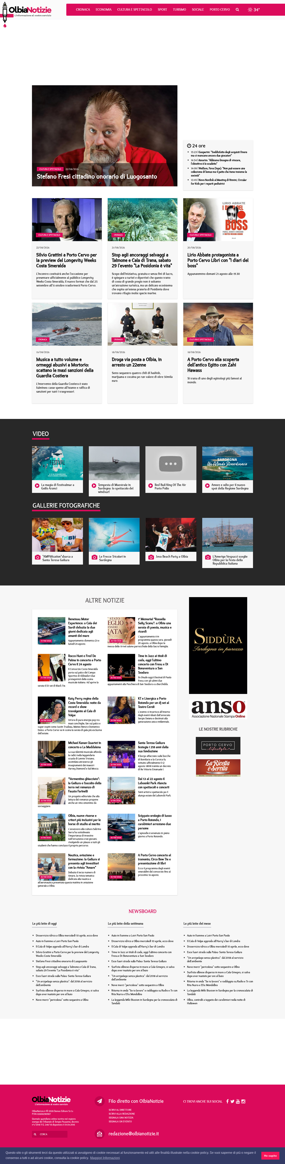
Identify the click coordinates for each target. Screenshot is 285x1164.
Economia (103, 9)
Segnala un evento (120, 1121)
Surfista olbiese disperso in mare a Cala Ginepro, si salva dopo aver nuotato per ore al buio (67, 992)
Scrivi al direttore (120, 1110)
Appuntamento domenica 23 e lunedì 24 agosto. (83, 642)
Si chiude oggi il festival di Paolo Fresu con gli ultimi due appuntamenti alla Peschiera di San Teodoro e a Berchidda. (139, 681)
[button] (238, 9)
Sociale (198, 9)
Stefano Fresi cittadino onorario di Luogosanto (61, 961)
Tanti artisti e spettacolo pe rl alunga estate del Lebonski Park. (154, 793)
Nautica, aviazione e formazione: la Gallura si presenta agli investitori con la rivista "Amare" (84, 861)
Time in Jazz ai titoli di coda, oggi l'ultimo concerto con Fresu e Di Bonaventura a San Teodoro (153, 664)
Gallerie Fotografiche (66, 505)
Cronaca (83, 9)
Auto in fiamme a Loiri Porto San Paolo (57, 941)
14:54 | (216, 162)
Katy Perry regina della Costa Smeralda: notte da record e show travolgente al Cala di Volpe (84, 706)
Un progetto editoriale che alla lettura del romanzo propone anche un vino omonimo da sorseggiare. (68, 801)
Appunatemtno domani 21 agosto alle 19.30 (213, 274)
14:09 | (219, 171)
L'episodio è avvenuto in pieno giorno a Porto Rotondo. (153, 834)
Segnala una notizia (121, 1117)
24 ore (198, 145)
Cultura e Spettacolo (134, 9)
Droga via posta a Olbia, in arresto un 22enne (137, 362)
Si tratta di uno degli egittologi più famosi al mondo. (214, 380)
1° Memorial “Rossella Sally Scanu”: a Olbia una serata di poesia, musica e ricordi (155, 625)
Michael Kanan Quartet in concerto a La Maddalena (84, 745)
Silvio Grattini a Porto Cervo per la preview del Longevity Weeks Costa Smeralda (66, 260)
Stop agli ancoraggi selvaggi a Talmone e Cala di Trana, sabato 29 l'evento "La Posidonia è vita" (142, 260)
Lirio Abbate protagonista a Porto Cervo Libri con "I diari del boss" (218, 260)
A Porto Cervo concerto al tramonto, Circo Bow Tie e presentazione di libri (154, 859)
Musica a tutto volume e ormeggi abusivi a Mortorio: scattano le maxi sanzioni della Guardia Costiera (64, 367)
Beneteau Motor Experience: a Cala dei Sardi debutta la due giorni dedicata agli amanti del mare (82, 627)
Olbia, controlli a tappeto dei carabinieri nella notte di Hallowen (216, 1001)
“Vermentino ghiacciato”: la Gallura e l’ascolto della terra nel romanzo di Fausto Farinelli (84, 785)
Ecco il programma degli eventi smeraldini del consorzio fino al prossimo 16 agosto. (154, 872)
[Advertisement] (142, 52)
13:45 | (219, 182)
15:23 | (219, 154)
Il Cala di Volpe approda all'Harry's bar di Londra (62, 946)
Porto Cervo (220, 9)
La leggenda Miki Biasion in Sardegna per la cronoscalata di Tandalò (144, 1001)
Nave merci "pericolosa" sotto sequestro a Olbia (62, 1000)
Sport (162, 9)
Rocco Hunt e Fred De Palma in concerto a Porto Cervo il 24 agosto (84, 660)
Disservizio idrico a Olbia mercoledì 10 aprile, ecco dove (67, 935)
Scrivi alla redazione (122, 1113)
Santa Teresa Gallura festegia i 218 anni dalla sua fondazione (153, 747)
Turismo (179, 9)
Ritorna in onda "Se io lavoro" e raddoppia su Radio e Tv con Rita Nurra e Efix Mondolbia (144, 992)
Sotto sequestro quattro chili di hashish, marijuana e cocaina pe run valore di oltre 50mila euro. (142, 377)
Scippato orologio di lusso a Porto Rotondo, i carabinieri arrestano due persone (155, 821)
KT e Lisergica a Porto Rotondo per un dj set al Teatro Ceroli (153, 702)
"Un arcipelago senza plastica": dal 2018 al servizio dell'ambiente (64, 983)
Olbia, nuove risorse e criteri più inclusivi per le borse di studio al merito (84, 819)
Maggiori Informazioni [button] (105, 1158)
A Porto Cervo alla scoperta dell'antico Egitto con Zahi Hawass (213, 364)
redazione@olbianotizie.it (134, 1133)
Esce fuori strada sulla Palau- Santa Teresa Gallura (63, 976)
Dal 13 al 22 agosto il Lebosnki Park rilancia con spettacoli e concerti (153, 783)
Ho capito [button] (270, 1155)
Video (41, 433)
